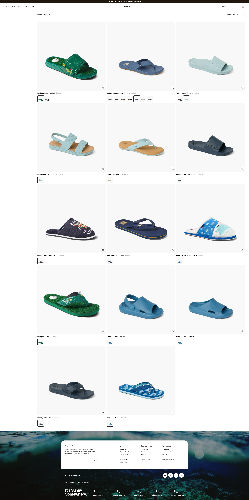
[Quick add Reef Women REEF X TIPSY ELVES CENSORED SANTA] (242, 250)
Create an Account (168, 459)
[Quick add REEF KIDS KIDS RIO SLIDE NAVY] (242, 331)
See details (138, 1)
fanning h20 (42, 418)
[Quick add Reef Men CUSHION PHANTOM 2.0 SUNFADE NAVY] (173, 88)
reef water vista (43, 174)
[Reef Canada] (124, 6)
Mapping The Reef (125, 452)
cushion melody (113, 174)
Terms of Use (124, 459)
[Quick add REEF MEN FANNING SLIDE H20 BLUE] (242, 169)
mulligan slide (42, 93)
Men (13, 6)
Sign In (164, 457)
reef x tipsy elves (44, 255)
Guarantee (144, 457)
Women (6, 6)
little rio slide (112, 337)
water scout (181, 93)
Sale (33, 6)
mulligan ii (41, 337)
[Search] (230, 6)
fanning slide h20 (183, 174)
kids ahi (110, 418)
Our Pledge (123, 449)
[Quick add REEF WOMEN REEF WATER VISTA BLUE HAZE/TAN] (103, 169)
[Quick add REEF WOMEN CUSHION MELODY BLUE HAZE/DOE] (173, 169)
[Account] (237, 6)
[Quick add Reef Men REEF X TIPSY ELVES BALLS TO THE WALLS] (103, 250)
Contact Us (144, 449)
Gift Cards (165, 454)
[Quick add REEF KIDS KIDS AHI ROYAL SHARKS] (173, 412)
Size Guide (165, 449)
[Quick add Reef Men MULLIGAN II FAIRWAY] (103, 331)
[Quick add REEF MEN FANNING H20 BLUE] (103, 412)
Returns (143, 454)
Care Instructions (146, 459)
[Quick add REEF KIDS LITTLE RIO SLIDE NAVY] (173, 331)
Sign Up (95, 460)
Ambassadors (124, 454)
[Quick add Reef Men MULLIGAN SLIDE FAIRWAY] (103, 88)
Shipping (143, 452)
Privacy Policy (124, 462)
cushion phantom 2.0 (115, 93)
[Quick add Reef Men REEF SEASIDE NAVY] (173, 250)
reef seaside (112, 255)
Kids (19, 6)
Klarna (122, 457)
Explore (26, 6)
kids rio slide (181, 337)
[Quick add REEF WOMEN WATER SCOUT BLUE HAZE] (242, 88)
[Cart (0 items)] (243, 6)
